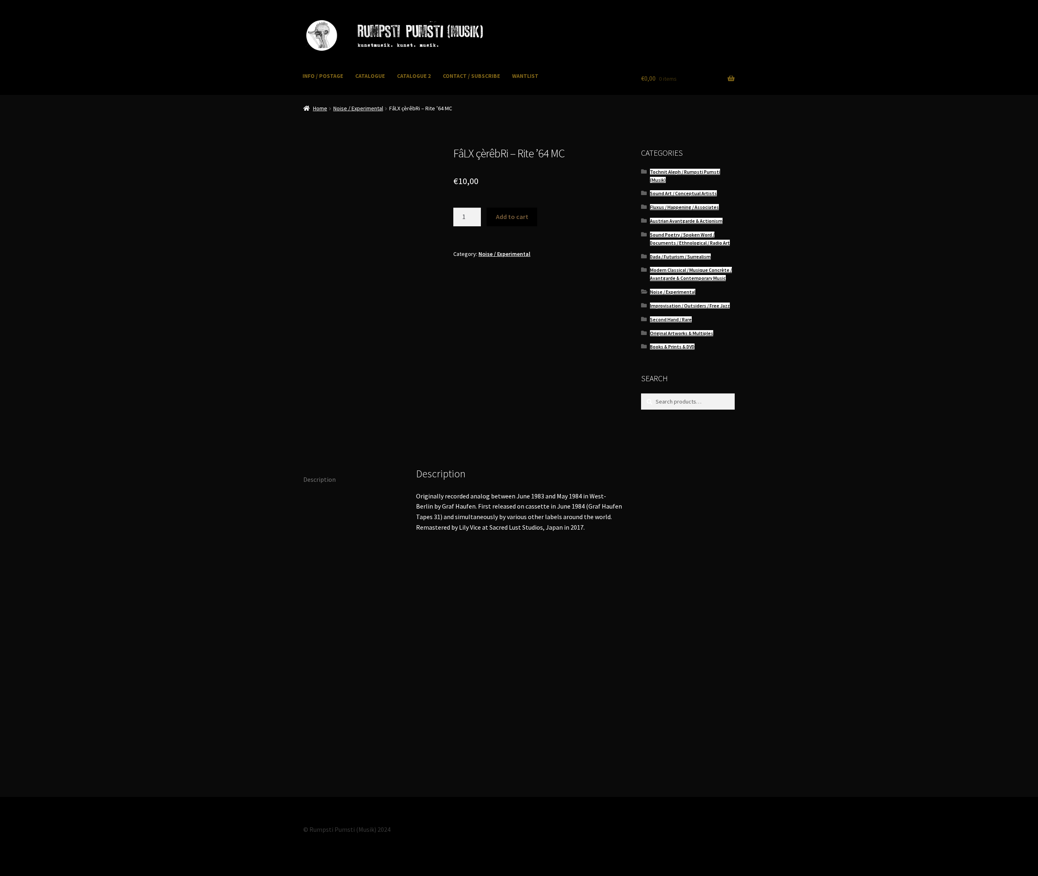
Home (320, 108)
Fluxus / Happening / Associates (684, 207)
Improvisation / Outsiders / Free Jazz (690, 306)
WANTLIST (525, 76)
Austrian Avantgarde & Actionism (686, 221)
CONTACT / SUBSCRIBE (471, 76)
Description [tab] (319, 479)
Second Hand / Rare (671, 319)
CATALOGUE (370, 76)
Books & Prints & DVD (672, 347)
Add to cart (512, 217)
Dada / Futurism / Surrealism (680, 256)
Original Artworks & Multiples (681, 333)
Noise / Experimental (358, 108)
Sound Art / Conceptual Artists (683, 193)
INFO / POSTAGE (322, 76)
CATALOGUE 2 (414, 76)
